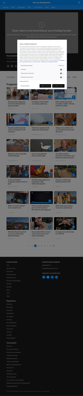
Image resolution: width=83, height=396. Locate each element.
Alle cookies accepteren (58, 85)
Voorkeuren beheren (25, 85)
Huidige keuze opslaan (45, 85)
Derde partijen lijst (24, 81)
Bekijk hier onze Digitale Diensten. (49, 61)
